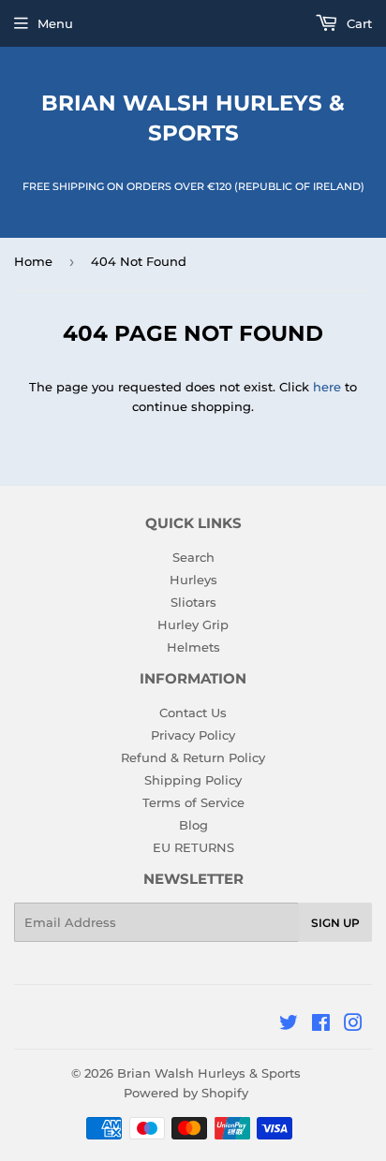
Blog (193, 824)
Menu (55, 23)
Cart (357, 23)
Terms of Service (193, 802)
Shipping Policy (193, 779)
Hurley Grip (193, 624)
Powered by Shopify (186, 1092)
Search (193, 557)
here (327, 386)
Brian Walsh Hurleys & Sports (193, 118)
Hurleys (193, 579)
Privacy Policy (193, 734)
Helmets (193, 646)
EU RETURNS (193, 847)
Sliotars (193, 602)
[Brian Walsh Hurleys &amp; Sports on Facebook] (321, 1025)
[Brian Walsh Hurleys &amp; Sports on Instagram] (353, 1025)
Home (33, 261)
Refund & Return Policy (193, 757)
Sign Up (335, 923)
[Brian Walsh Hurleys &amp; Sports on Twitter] (288, 1025)
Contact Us (193, 712)
